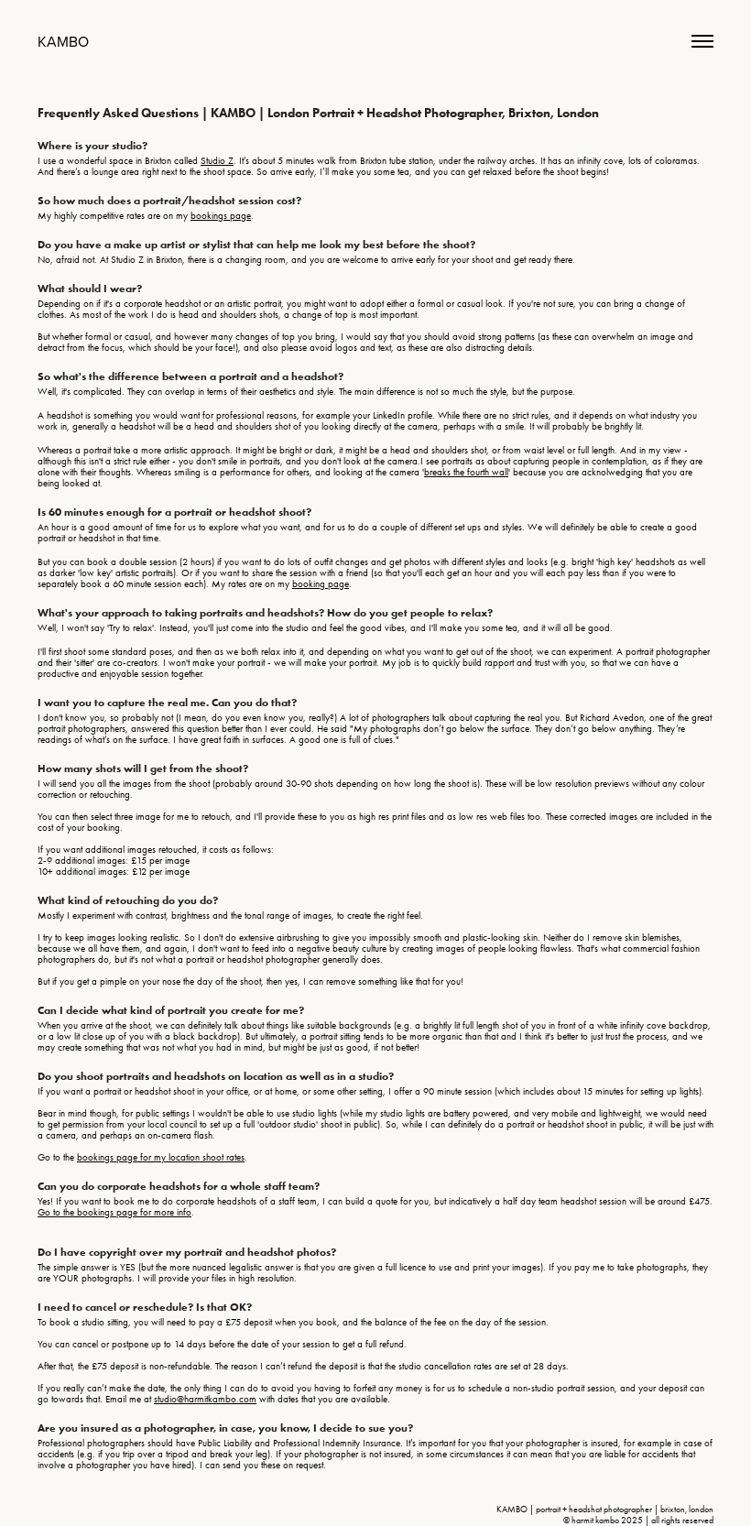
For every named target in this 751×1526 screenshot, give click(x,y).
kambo (63, 41)
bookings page (220, 216)
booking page (320, 584)
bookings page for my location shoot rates (161, 1157)
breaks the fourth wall (466, 472)
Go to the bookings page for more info (114, 1212)
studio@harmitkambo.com (205, 1399)
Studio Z (217, 161)
